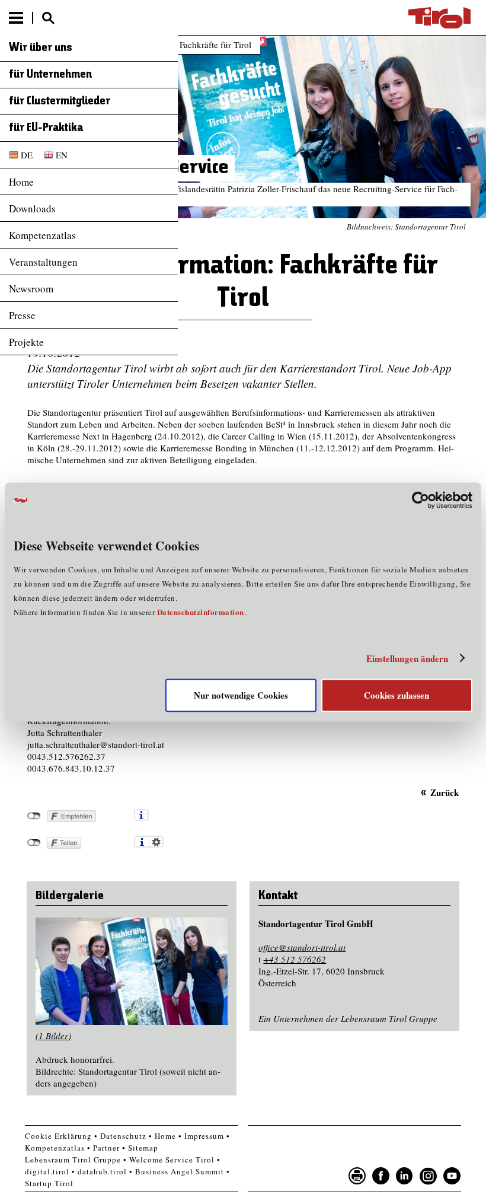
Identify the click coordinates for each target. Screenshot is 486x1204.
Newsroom (31, 288)
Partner (106, 1147)
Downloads (32, 208)
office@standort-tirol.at (302, 947)
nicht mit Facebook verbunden (34, 816)
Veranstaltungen (43, 262)
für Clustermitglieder (59, 101)
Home (21, 182)
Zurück (444, 792)
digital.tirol (47, 1171)
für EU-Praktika (46, 128)
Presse (22, 315)
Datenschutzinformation (200, 612)
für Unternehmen (50, 75)
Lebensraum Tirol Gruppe (73, 1159)
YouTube (452, 1176)
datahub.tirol (102, 1171)
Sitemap (143, 1147)
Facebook (381, 1176)
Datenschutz (123, 1135)
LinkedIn (405, 1176)
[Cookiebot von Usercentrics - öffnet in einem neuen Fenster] (420, 500)
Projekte (26, 342)
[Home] (439, 17)
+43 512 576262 (294, 959)
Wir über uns (40, 48)
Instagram (428, 1176)
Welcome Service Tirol (172, 1159)
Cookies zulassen (396, 695)
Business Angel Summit (179, 1171)
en (62, 155)
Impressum (204, 1135)
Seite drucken (357, 1176)
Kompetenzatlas (42, 235)
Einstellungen (156, 842)
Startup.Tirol (49, 1183)
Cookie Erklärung (58, 1135)
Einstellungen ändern (407, 658)
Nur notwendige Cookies (241, 695)
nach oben (467, 1192)
